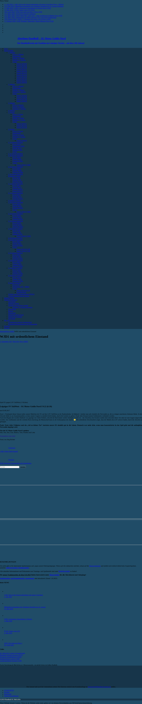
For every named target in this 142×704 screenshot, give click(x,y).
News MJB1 (16, 157)
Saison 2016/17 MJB (23, 165)
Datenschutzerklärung (11, 696)
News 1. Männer (17, 54)
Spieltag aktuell (9, 298)
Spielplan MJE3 (17, 266)
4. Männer (11, 110)
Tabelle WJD (16, 232)
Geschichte (12, 302)
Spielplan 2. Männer (19, 92)
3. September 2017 (6, 341)
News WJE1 (16, 270)
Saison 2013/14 (22, 75)
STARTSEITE (9, 690)
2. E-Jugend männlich (15, 253)
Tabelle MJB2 (17, 170)
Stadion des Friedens (15, 317)
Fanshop (7, 326)
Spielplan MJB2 (17, 172)
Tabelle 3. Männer (18, 107)
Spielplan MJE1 (17, 245)
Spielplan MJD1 (17, 208)
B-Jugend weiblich (14, 176)
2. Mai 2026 (8, 633)
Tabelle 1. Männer (18, 58)
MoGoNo (16, 341)
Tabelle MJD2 (17, 217)
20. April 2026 (9, 645)
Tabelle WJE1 (17, 272)
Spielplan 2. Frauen (18, 137)
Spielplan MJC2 (17, 199)
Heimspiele (12, 313)
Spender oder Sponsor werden (18, 305)
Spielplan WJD (17, 234)
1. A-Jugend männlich (15, 142)
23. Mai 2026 (8, 609)
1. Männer (11, 52)
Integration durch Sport (15, 315)
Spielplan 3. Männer (19, 109)
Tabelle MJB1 (17, 159)
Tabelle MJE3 (17, 264)
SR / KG (7, 320)
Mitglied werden (13, 303)
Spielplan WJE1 (17, 274)
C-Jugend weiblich (14, 200)
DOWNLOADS (64, 571)
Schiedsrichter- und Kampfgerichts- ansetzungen (17, 578)
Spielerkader (16, 56)
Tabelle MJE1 (17, 244)
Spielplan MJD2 (17, 219)
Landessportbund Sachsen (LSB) (11, 661)
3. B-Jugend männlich (15, 174)
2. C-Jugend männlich (15, 193)
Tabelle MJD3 (17, 225)
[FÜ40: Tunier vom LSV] (8, 628)
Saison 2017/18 (22, 67)
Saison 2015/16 (22, 71)
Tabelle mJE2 (16, 257)
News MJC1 (16, 185)
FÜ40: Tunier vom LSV (12, 631)
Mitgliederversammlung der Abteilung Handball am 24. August (25, 607)
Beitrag (10, 311)
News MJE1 (16, 242)
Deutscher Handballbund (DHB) (11, 657)
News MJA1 (16, 144)
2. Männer (11, 84)
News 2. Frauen (17, 131)
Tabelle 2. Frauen (18, 135)
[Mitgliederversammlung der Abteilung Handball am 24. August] (8, 603)
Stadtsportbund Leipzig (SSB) (10, 659)
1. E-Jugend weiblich (15, 268)
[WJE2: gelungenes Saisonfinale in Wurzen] (8, 615)
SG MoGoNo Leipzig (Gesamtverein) (12, 653)
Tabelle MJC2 (17, 197)
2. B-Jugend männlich (15, 167)
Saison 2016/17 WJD (24, 236)
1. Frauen (11, 112)
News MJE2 (16, 255)
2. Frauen (11, 129)
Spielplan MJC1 (17, 189)
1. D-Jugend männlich (15, 202)
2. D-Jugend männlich (15, 214)
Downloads (12, 309)
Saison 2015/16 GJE (23, 249)
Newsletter (11, 318)
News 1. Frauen (17, 114)
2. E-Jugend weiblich (15, 275)
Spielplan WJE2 (17, 281)
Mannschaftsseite (95, 566)
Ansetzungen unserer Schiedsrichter (20, 322)
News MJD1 (16, 204)
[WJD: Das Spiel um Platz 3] (8, 640)
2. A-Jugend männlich (15, 154)
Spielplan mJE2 (17, 259)
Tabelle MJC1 (17, 187)
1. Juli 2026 (8, 597)
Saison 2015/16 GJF (23, 290)
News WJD (16, 230)
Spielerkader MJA (18, 146)
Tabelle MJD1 (17, 206)
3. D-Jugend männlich (15, 221)
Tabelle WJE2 (17, 279)
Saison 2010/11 (22, 81)
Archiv (14, 62)
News (6, 49)
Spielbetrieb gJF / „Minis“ (21, 287)
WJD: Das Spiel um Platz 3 (13, 643)
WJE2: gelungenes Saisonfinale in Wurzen (18, 619)
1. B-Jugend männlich (15, 155)
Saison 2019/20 (22, 64)
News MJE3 (16, 262)
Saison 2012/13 (22, 77)
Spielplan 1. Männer (19, 60)
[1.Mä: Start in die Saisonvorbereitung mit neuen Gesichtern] (8, 591)
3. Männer (11, 103)
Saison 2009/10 (22, 82)
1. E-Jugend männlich (15, 240)
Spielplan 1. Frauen (18, 120)
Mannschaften (8, 51)
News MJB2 (16, 169)
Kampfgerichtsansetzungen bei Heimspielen (22, 324)
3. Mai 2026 (8, 621)
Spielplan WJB (17, 182)
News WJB (16, 178)
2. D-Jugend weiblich (15, 238)
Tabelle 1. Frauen (18, 118)
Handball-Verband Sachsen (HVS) (11, 655)
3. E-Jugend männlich (15, 260)
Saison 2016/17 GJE (23, 251)
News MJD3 (16, 223)
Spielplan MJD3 (17, 227)
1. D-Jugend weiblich (15, 229)
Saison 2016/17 (22, 69)
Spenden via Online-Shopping (22, 307)
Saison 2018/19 (22, 66)
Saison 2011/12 (22, 79)
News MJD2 (16, 215)
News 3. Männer (17, 105)
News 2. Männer (17, 86)
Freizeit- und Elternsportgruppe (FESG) (21, 294)
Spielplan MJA (17, 150)
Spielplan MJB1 (17, 161)
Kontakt (6, 328)
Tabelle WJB (16, 180)
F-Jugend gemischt (14, 283)
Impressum (7, 694)
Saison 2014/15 (22, 73)
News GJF (16, 285)
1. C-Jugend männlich (15, 184)
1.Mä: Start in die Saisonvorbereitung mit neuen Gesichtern (23, 595)
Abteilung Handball (10, 300)
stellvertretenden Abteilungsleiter (17, 568)
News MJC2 (16, 195)
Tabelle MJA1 (17, 148)
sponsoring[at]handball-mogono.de (99, 687)
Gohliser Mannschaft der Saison (18, 296)
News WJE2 (16, 277)
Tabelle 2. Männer (18, 90)
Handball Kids (21, 292)
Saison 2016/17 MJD (24, 212)
